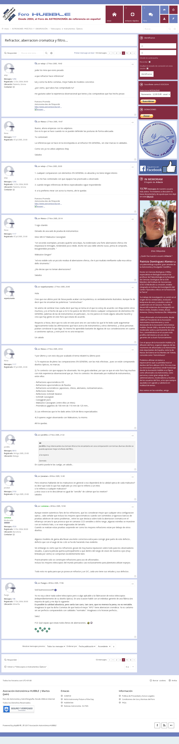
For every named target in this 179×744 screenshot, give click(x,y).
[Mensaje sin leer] (36, 63)
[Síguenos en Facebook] (157, 725)
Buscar (46, 53)
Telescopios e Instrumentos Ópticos (67, 29)
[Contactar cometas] (14, 534)
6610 (14, 451)
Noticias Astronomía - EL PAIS (76, 706)
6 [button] (130, 53)
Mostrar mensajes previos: (34, 646)
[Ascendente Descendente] (104, 646)
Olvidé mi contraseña (149, 58)
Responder (12, 53)
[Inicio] (51, 14)
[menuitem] (164, 10)
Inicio (6, 29)
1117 (14, 137)
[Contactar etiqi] (14, 87)
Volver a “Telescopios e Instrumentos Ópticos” (27, 667)
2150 (14, 491)
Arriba (174, 680)
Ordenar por (71, 646)
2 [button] (116, 53)
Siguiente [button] (134, 53)
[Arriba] (135, 114)
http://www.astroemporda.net (47, 106)
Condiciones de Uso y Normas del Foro (138, 699)
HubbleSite (68, 702)
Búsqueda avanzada (51, 53)
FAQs (124, 702)
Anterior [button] (109, 53)
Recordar (144, 62)
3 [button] (120, 53)
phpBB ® (17, 725)
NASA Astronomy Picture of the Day (79, 699)
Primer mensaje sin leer (84, 53)
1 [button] (113, 53)
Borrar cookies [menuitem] (159, 680)
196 (13, 599)
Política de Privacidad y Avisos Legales (138, 696)
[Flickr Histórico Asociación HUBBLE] (171, 725)
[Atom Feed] (164, 725)
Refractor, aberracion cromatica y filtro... (36, 40)
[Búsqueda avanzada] (174, 28)
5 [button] (127, 53)
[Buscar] (169, 28)
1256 (14, 79)
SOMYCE (67, 696)
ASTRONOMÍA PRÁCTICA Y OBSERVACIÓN (30, 29)
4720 (14, 526)
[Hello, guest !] (164, 19)
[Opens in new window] (40, 109)
